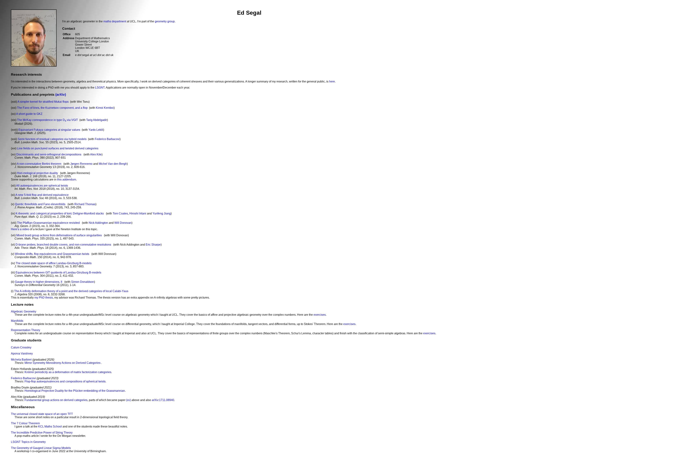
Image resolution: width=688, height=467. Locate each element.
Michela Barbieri (21, 359)
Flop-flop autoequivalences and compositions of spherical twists (65, 381)
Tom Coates (120, 213)
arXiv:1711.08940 (163, 400)
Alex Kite (96, 154)
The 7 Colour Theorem (25, 423)
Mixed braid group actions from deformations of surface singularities (59, 235)
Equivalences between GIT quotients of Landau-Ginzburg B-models (58, 272)
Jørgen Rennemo (81, 163)
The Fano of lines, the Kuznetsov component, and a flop (52, 107)
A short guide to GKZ (29, 113)
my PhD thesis (43, 297)
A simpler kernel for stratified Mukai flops (43, 101)
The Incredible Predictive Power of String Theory (42, 432)
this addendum (66, 179)
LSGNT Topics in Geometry (28, 441)
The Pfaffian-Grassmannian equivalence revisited (48, 222)
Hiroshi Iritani (137, 213)
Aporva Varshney (22, 353)
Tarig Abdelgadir (96, 119)
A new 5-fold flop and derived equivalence (42, 194)
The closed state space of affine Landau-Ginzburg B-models (54, 263)
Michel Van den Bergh (113, 163)
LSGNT (99, 87)
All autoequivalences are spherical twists (42, 185)
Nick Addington (98, 222)
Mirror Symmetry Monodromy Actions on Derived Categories (63, 362)
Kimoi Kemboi (105, 107)
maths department (114, 21)
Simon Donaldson (82, 281)
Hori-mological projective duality (37, 173)
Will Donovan (123, 222)
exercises (320, 314)
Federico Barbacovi (107, 139)
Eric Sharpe (153, 244)
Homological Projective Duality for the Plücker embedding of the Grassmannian (75, 390)
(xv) (128, 400)
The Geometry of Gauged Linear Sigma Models (41, 447)
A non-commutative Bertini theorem (39, 163)
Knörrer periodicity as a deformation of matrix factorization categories (68, 372)
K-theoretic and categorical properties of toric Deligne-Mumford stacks (60, 213)
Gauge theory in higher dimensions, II (38, 281)
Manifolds (17, 320)
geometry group (165, 21)
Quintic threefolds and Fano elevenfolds (40, 204)
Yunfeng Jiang (161, 213)
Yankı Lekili (96, 129)
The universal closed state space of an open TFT (42, 413)
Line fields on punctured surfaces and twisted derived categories (57, 148)
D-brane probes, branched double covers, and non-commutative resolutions (63, 244)
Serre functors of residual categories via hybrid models (52, 139)
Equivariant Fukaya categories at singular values (49, 129)
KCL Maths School (50, 426)
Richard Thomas (84, 204)
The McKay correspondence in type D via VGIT (47, 119)
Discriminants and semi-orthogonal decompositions (48, 154)
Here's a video (20, 229)
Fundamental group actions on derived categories (56, 400)
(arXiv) (60, 94)
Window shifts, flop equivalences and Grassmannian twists (52, 253)
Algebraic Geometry (23, 311)
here (332, 81)
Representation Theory (25, 330)
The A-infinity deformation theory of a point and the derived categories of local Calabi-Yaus (71, 291)
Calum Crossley (21, 347)
